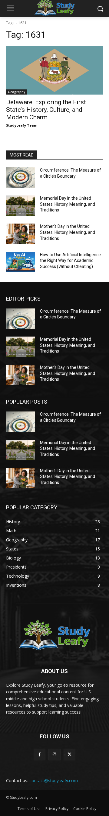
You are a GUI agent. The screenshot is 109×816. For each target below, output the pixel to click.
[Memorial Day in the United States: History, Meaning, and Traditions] (20, 205)
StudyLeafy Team (21, 125)
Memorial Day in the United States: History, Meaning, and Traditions (67, 204)
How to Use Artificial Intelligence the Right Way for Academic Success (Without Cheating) (70, 260)
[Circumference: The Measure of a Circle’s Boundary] (20, 177)
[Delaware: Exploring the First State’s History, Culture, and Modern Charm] (54, 70)
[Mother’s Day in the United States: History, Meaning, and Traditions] (20, 234)
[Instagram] (54, 754)
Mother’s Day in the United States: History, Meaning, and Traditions (67, 232)
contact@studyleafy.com (53, 780)
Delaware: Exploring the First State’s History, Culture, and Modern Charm (46, 109)
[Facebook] (39, 754)
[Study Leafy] (54, 634)
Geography (16, 92)
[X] (69, 754)
